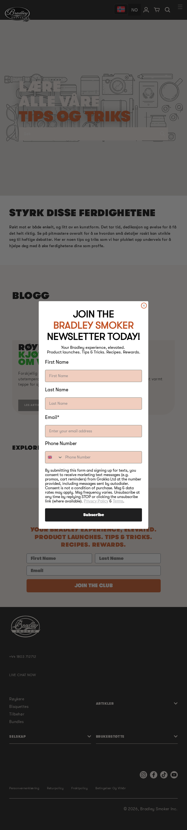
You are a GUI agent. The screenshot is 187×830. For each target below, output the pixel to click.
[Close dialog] (143, 305)
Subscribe (93, 515)
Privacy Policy (96, 501)
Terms (118, 501)
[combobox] (54, 457)
